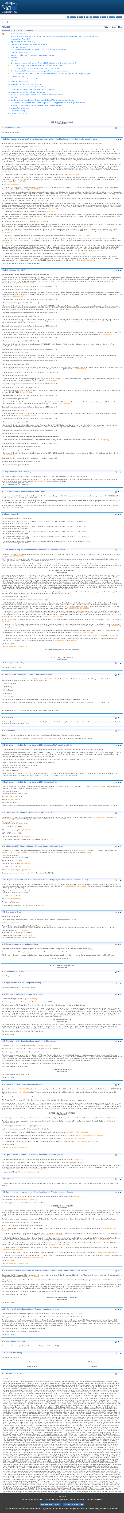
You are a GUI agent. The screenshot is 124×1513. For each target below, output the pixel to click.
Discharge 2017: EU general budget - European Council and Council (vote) (41, 71)
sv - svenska (121, 17)
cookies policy (94, 1509)
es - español (71, 17)
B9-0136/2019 (36, 189)
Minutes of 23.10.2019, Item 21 (28, 1172)
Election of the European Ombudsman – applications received (32, 55)
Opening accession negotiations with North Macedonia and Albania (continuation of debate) (42, 100)
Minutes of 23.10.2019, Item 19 (26, 1200)
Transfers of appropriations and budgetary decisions (29, 44)
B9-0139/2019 (42, 200)
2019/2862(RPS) (39, 481)
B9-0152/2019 (80, 253)
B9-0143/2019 (52, 211)
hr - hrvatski (91, 17)
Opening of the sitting (18, 34)
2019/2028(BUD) (98, 787)
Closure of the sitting (18, 111)
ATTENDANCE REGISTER (17, 113)
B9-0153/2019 (89, 260)
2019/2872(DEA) (79, 357)
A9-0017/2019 (48, 788)
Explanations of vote (18, 76)
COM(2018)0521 (99, 817)
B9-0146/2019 (7, 232)
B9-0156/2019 (58, 1235)
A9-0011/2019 (61, 819)
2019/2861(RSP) (76, 1314)
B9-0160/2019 (113, 1252)
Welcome (14, 58)
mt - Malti (103, 17)
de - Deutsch (77, 17)
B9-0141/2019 (52, 208)
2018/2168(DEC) (30, 852)
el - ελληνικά (82, 17)
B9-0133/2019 (72, 640)
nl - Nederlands (105, 17)
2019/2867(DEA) (28, 283)
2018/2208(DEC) (7, 819)
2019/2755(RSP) (70, 1132)
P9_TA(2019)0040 (24, 863)
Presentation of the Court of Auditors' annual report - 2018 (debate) (34, 89)
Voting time (14, 60)
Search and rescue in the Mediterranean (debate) (28, 92)
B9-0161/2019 (39, 1257)
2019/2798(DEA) (102, 440)
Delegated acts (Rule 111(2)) (20, 39)
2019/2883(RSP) (77, 1159)
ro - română (112, 17)
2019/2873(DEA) (65, 403)
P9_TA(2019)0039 (24, 830)
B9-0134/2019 (83, 155)
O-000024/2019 (23, 1089)
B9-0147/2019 (84, 236)
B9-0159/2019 (19, 1249)
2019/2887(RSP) (31, 999)
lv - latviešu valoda (96, 17)
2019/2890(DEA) (25, 392)
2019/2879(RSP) (35, 147)
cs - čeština (73, 17)
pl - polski (107, 17)
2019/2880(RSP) (14, 184)
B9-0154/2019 (93, 1141)
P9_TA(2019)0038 (14, 799)
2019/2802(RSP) (46, 1046)
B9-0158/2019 (64, 1244)
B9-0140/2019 (74, 174)
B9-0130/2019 (82, 1132)
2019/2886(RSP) (18, 556)
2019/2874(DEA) (30, 415)
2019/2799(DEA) (8, 455)
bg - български (68, 17)
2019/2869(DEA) (52, 380)
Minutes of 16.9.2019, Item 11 (47, 679)
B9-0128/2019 (88, 632)
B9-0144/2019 (25, 218)
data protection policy (77, 1509)
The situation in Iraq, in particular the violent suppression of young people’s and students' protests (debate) (48, 103)
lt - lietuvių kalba (98, 17)
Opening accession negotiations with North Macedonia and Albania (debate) (37, 95)
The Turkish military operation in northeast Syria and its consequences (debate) (38, 50)
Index (5, 22)
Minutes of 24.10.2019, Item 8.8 (16, 646)
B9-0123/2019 (85, 608)
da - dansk (75, 17)
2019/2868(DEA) (32, 322)
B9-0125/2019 (58, 616)
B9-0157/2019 (105, 1240)
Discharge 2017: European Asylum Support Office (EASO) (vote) (37, 68)
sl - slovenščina (117, 17)
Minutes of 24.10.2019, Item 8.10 (17, 1263)
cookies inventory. (111, 1509)
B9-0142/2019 (20, 181)
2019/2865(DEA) (107, 334)
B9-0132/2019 (79, 1138)
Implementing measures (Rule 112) (23, 42)
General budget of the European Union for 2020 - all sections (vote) (38, 66)
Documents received (18, 47)
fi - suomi (119, 17)
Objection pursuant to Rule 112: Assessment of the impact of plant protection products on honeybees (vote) (52, 73)
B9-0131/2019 (98, 1135)
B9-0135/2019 (48, 161)
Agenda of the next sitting (20, 108)
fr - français (87, 17)
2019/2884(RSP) (33, 1277)
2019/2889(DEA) (96, 427)
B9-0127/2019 (7, 627)
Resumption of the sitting (19, 52)
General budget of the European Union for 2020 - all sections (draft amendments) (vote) (45, 63)
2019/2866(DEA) (80, 369)
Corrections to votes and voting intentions (25, 79)
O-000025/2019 (23, 1092)
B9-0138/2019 (65, 195)
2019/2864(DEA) (19, 296)
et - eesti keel (80, 17)
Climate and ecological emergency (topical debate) (28, 87)
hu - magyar (100, 17)
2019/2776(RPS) (70, 886)
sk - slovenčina (114, 17)
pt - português (110, 17)
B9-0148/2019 (7, 242)
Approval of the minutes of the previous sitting (27, 84)
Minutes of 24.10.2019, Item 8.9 (16, 1148)
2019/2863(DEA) (72, 309)
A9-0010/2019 (87, 852)
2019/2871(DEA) (19, 346)
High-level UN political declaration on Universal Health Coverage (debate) (36, 105)
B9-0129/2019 (112, 635)
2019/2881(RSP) (41, 221)
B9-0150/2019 (97, 250)
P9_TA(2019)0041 (14, 899)
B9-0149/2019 (82, 886)
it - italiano (94, 17)
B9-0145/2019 (86, 226)
